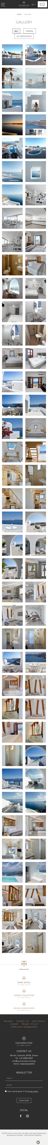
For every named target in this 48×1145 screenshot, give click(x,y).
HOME (19, 14)
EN (33, 4)
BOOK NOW (42, 4)
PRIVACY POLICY (30, 1023)
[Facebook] (20, 1116)
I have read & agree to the (22, 1091)
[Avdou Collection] (24, 993)
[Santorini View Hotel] (24, 4)
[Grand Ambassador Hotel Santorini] (24, 1006)
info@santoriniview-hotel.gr (24, 1060)
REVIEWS (9, 1021)
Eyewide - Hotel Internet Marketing (29, 1135)
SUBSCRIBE (24, 1100)
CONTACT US (23, 1021)
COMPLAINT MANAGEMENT (24, 1026)
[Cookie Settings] (38, 1142)
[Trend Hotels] (24, 966)
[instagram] (27, 1116)
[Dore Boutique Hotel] (24, 980)
